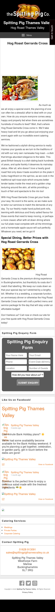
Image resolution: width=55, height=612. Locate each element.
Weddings (8, 527)
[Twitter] (28, 583)
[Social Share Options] (4, 464)
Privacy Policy (27, 592)
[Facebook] (21, 583)
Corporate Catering (12, 533)
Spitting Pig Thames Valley (27, 22)
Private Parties (10, 530)
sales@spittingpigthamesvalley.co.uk (27, 552)
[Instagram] (34, 583)
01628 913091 (27, 549)
